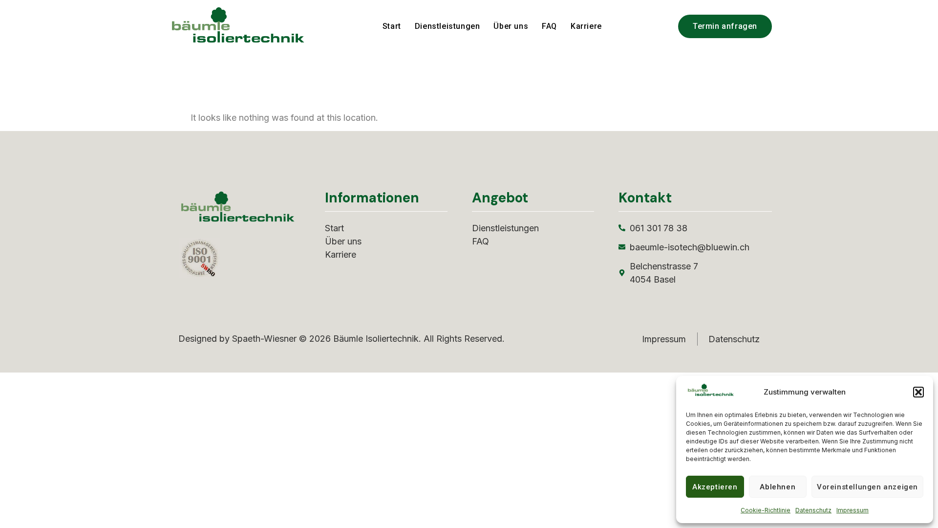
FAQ (549, 26)
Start (392, 26)
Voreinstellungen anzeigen (867, 487)
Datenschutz (813, 510)
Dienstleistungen (447, 26)
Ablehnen (777, 487)
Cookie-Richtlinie (765, 510)
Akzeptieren (715, 487)
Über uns (510, 26)
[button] (918, 392)
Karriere (586, 26)
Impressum (852, 510)
